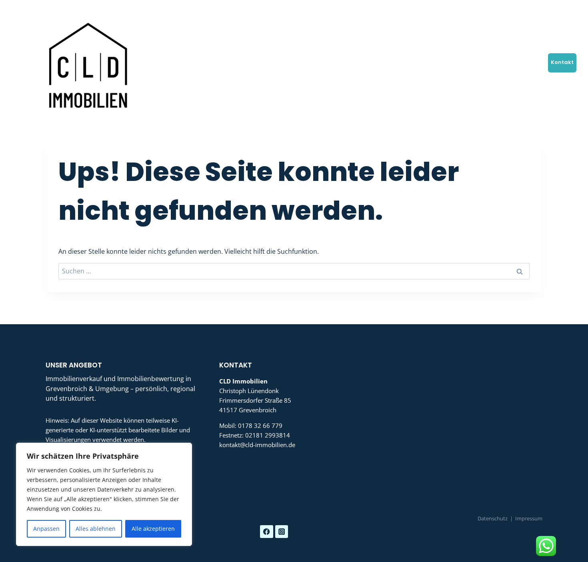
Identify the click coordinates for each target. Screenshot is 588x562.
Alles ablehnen (96, 528)
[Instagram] (533, 9)
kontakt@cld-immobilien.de (257, 445)
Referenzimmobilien (455, 62)
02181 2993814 (267, 435)
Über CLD (532, 62)
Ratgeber (501, 62)
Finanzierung (402, 62)
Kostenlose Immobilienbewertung (243, 62)
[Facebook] (513, 9)
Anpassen (46, 528)
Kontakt (562, 62)
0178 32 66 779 (260, 426)
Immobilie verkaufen (162, 62)
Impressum (528, 518)
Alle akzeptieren (153, 528)
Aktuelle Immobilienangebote (337, 62)
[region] (104, 494)
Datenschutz (493, 518)
